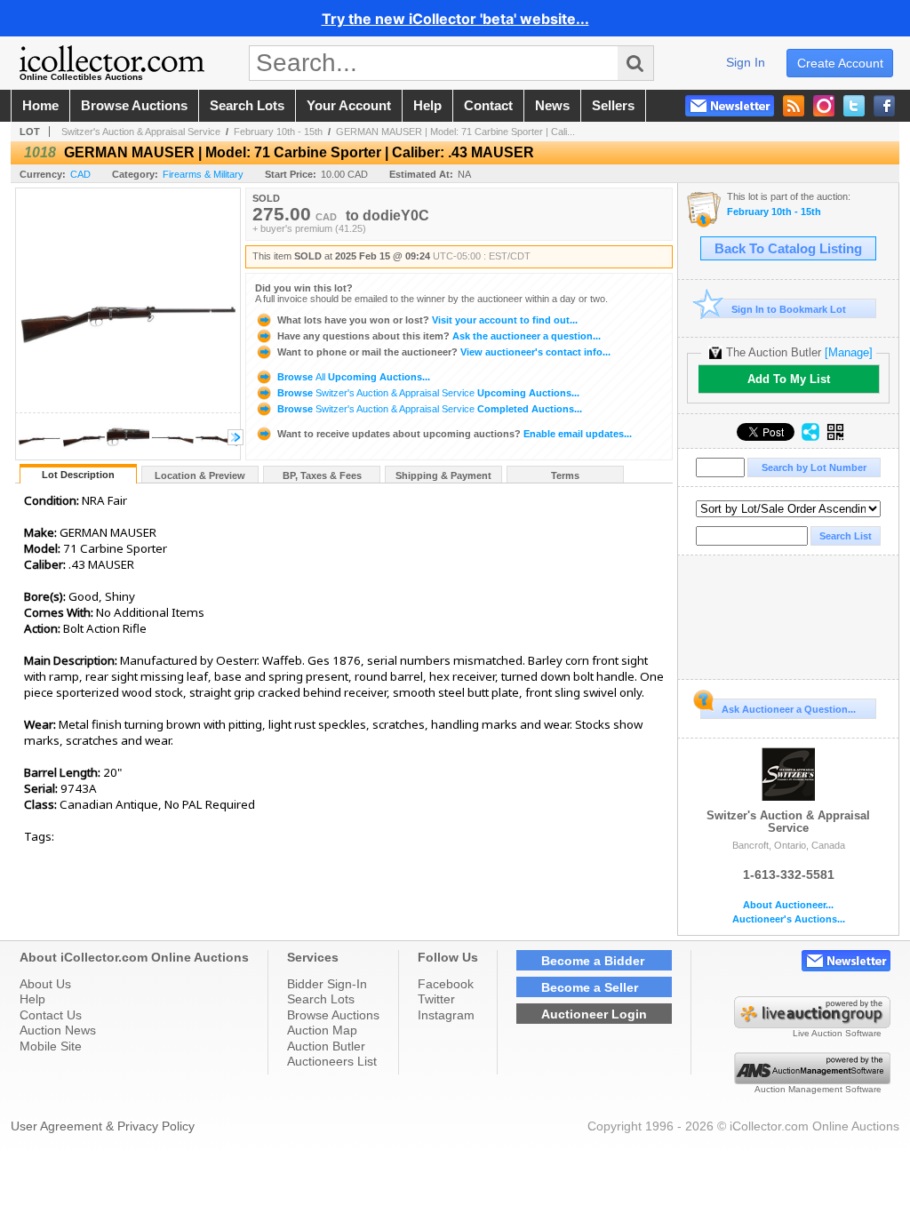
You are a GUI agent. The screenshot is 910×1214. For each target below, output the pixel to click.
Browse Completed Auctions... (428, 408)
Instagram (446, 1015)
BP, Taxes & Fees (322, 475)
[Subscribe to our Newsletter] (729, 105)
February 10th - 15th (278, 131)
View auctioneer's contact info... (444, 352)
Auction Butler (326, 1046)
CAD (80, 174)
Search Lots (321, 999)
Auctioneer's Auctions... (788, 919)
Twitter (436, 999)
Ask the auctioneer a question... (439, 336)
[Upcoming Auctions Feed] (793, 105)
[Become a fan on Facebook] (884, 105)
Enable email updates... (454, 433)
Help (32, 999)
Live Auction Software (837, 1033)
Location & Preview (200, 475)
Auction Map (322, 1030)
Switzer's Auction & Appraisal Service (140, 131)
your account (349, 106)
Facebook (446, 984)
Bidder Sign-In (327, 984)
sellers (613, 106)
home (40, 106)
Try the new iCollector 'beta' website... (455, 19)
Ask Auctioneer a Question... (789, 709)
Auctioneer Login (594, 1014)
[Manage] (848, 352)
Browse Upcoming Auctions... (352, 376)
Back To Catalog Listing (788, 249)
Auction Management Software (818, 1089)
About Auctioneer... (788, 905)
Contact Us (51, 1015)
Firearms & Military (203, 174)
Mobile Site (51, 1046)
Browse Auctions (333, 1015)
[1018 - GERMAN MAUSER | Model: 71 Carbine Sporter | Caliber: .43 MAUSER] (39, 454)
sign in (745, 62)
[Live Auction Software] (812, 1024)
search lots (247, 106)
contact (488, 106)
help (427, 106)
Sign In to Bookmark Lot (788, 309)
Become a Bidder (592, 961)
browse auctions (134, 106)
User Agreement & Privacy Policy (103, 1126)
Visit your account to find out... (427, 320)
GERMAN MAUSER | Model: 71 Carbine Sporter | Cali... (455, 131)
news (552, 106)
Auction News (58, 1030)
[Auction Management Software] (812, 1080)
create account (840, 63)
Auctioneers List (332, 1061)
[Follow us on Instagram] (823, 105)
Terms (565, 475)
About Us (45, 984)
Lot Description (78, 474)
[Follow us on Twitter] (854, 105)
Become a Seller (589, 987)
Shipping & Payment (443, 475)
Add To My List (788, 379)
